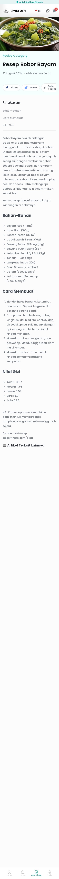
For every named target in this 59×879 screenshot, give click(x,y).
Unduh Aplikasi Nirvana (31, 2)
